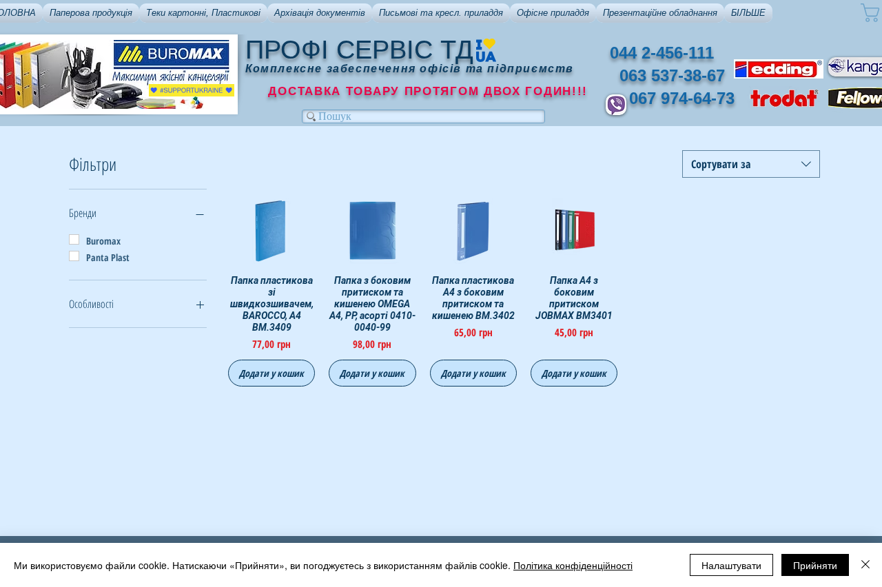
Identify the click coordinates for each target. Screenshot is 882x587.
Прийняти (815, 565)
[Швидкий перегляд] (271, 231)
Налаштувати (731, 565)
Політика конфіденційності (573, 565)
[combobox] (751, 164)
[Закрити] (865, 565)
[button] (91, 13)
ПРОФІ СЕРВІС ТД (359, 49)
